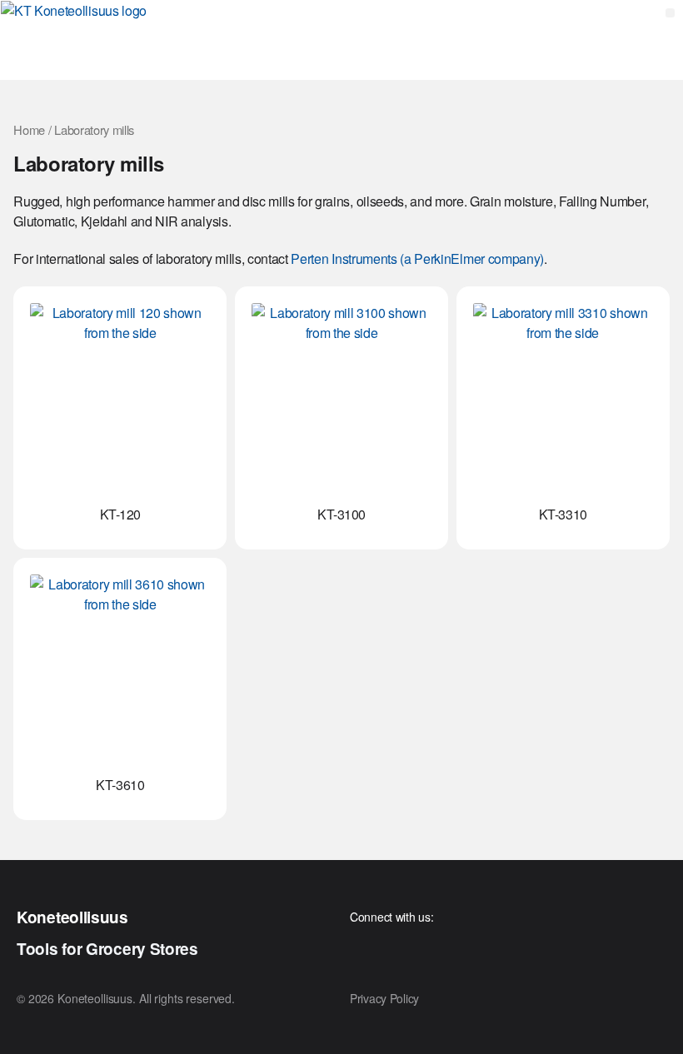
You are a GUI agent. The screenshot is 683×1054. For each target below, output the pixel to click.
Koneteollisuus (72, 917)
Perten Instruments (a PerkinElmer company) (417, 258)
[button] (670, 12)
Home (29, 129)
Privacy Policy (384, 998)
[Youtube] (362, 949)
